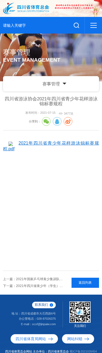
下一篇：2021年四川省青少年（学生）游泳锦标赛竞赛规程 (34, 287)
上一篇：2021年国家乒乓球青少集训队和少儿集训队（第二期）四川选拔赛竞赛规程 (34, 280)
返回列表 (85, 283)
